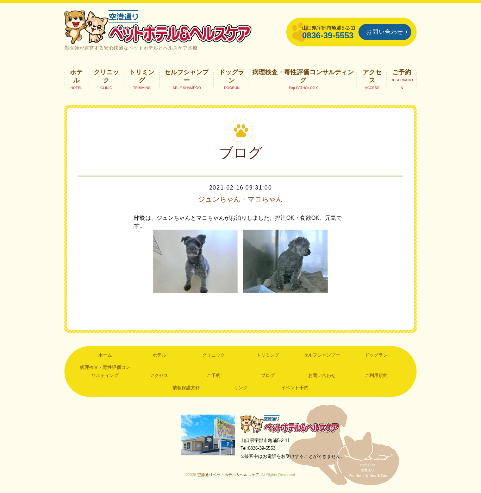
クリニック (106, 76)
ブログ (268, 375)
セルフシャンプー (186, 76)
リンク (241, 387)
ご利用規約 (376, 375)
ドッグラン (231, 76)
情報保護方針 (186, 387)
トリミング (142, 76)
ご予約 (401, 72)
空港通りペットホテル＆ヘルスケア (290, 424)
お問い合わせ (385, 32)
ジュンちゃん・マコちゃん (240, 199)
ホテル (76, 76)
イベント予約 (294, 387)
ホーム (105, 355)
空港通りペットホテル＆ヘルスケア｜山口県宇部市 (158, 26)
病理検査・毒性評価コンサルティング (303, 76)
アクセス (372, 76)
